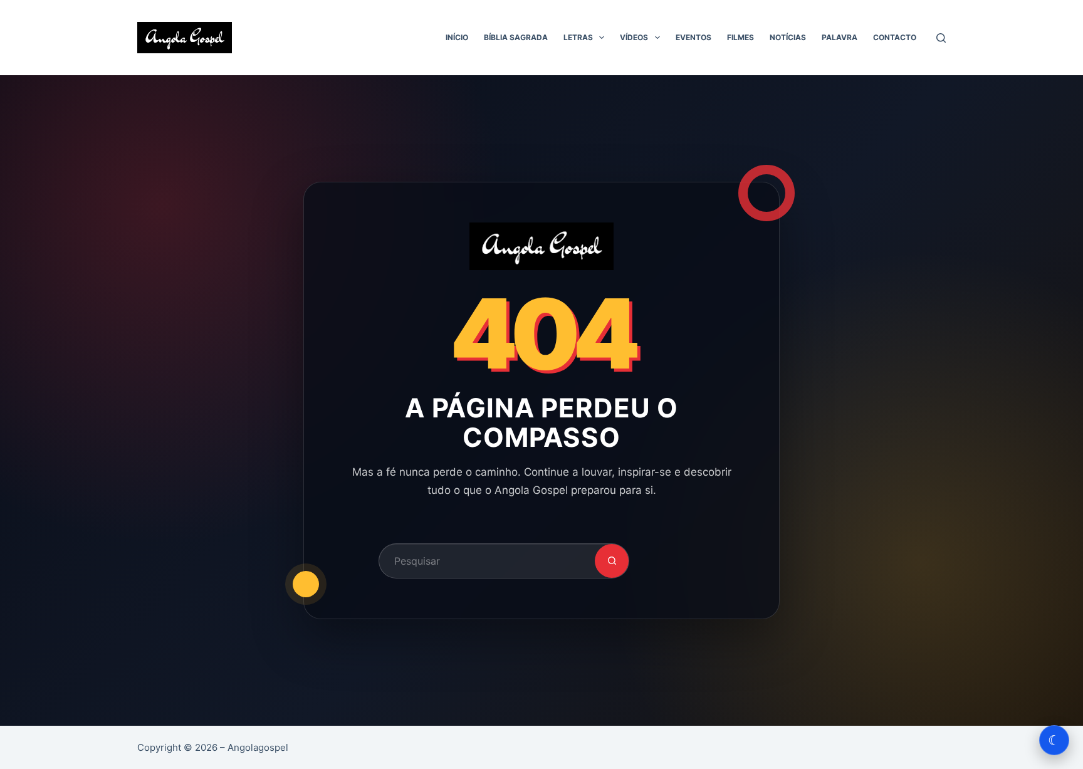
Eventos (693, 37)
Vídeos (634, 37)
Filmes (740, 37)
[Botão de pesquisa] (612, 561)
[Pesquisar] (941, 38)
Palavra (839, 37)
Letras (578, 37)
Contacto (894, 37)
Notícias (788, 37)
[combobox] (487, 560)
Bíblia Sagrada (516, 37)
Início (457, 37)
